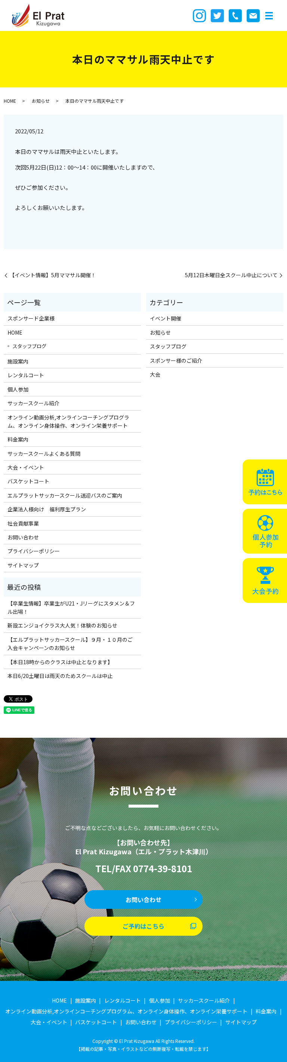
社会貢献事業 (23, 523)
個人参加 (17, 389)
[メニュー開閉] (269, 15)
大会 (155, 374)
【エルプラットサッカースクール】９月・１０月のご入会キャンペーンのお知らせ (70, 643)
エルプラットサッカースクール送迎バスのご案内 (64, 495)
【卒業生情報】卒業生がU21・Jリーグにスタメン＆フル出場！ (71, 607)
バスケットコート (28, 481)
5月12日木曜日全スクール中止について (231, 275)
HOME (10, 100)
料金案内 (17, 439)
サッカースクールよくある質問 (43, 453)
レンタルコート (25, 375)
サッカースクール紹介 (33, 403)
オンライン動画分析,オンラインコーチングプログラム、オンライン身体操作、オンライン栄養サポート (68, 421)
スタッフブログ (29, 346)
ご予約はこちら (143, 926)
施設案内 (17, 361)
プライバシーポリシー (33, 551)
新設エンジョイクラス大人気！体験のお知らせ (62, 625)
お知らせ (41, 100)
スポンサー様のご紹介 (176, 360)
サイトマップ (23, 565)
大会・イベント (25, 467)
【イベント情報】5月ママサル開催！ (52, 275)
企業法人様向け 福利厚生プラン (46, 509)
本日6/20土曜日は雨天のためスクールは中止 (59, 675)
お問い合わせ (23, 537)
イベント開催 (165, 318)
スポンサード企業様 (31, 318)
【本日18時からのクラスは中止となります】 (60, 662)
